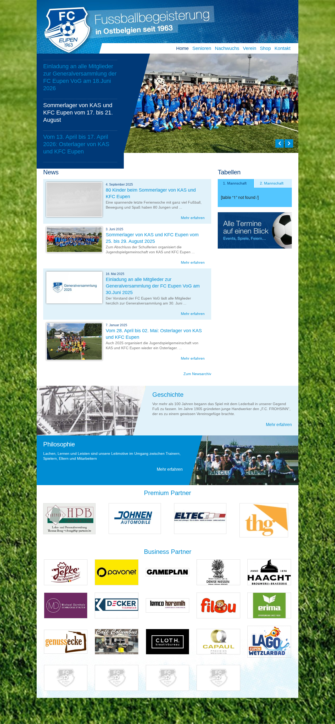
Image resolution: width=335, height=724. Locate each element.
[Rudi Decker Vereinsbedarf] (116, 605)
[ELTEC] (200, 518)
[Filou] (218, 605)
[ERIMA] (269, 605)
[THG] (263, 520)
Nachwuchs (227, 48)
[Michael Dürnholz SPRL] (66, 605)
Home (182, 48)
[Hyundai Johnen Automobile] (135, 518)
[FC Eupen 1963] (65, 28)
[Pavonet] (116, 572)
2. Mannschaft (271, 183)
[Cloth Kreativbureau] (167, 641)
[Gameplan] (167, 572)
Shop (265, 48)
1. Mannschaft (235, 183)
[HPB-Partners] (69, 518)
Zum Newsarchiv (197, 374)
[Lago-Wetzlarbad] (269, 641)
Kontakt (283, 48)
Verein (249, 48)
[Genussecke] (66, 641)
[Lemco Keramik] (167, 605)
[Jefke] (66, 572)
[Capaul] (218, 641)
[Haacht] (269, 572)
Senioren (201, 48)
